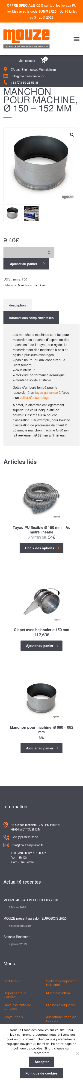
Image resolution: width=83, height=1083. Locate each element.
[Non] (77, 1053)
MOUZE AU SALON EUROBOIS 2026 (30, 900)
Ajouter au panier (23, 263)
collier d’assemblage (35, 397)
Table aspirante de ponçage (17, 1006)
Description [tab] (17, 305)
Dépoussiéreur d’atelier (14, 994)
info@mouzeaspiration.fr (28, 76)
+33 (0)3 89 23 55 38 (25, 82)
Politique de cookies (41, 1073)
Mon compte (26, 60)
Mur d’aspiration (58, 993)
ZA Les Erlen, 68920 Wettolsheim (33, 69)
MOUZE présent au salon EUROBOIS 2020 (35, 918)
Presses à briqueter (60, 1005)
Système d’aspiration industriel (61, 983)
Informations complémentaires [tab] (31, 317)
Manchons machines (32, 285)
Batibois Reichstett (16, 936)
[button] (72, 135)
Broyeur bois (13, 1017)
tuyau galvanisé (46, 392)
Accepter (42, 1061)
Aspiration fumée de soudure (61, 1018)
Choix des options (39, 548)
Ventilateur (11, 981)
